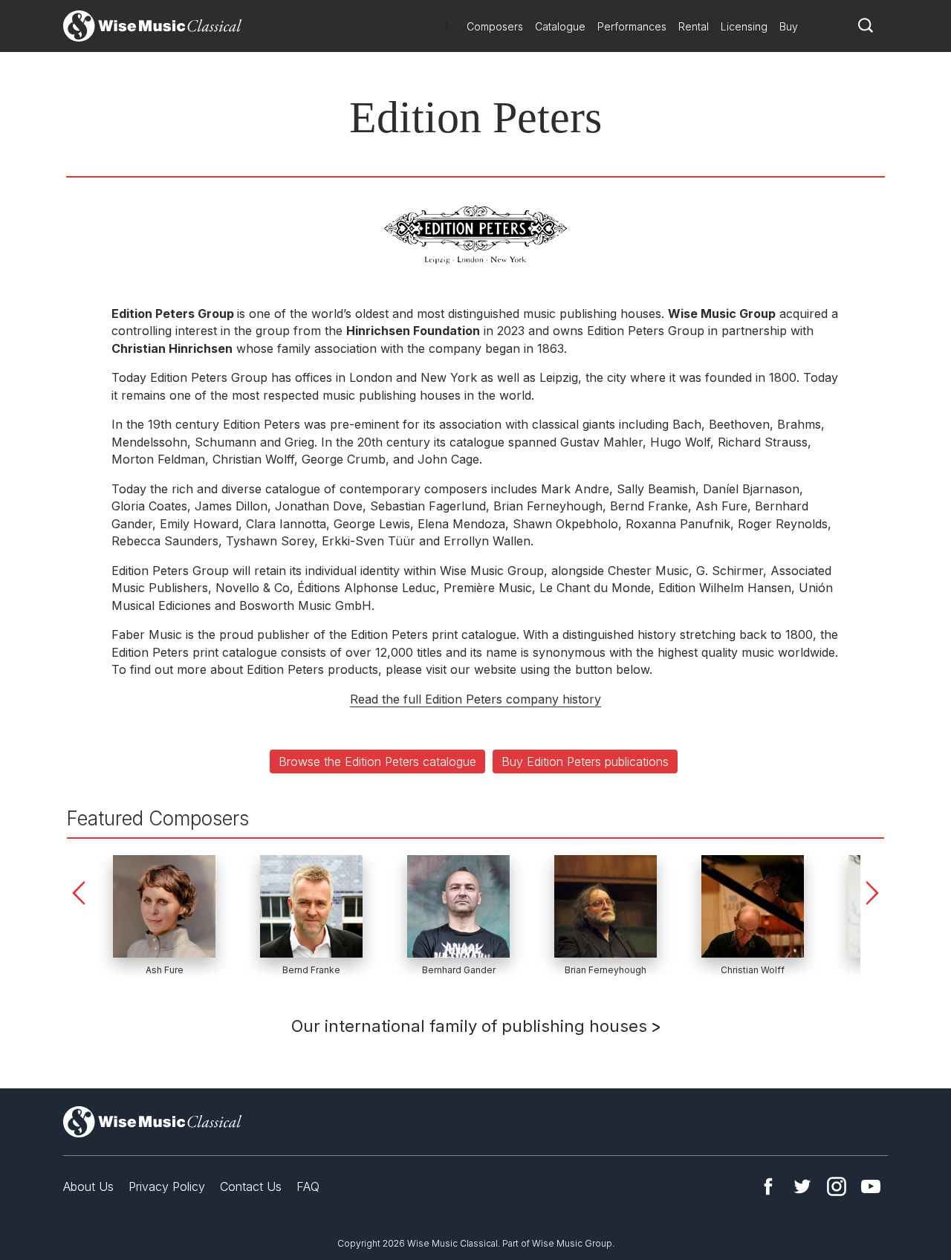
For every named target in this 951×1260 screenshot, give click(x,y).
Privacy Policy (167, 1186)
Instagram (836, 1186)
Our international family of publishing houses (471, 1026)
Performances (631, 26)
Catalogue (560, 26)
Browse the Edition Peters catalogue (377, 761)
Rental (693, 26)
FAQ (307, 1186)
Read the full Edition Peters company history (475, 699)
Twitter (802, 1186)
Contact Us (251, 1186)
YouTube (870, 1186)
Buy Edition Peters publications (585, 761)
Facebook (768, 1186)
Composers (495, 26)
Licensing (744, 26)
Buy (788, 26)
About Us (88, 1186)
